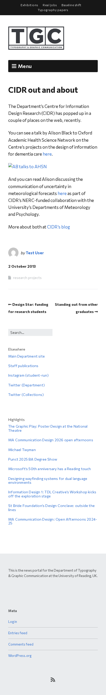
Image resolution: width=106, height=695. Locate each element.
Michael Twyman (22, 449)
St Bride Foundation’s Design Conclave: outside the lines (51, 507)
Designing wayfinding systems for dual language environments (47, 480)
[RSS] (53, 679)
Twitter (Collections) (26, 394)
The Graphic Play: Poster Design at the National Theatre (47, 428)
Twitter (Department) (26, 385)
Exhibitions (29, 5)
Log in (12, 622)
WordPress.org (19, 656)
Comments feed (20, 644)
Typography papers (53, 10)
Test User (35, 252)
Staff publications (23, 365)
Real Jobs (50, 5)
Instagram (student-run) (28, 375)
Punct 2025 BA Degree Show (32, 459)
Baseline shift (71, 5)
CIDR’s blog (58, 227)
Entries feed (17, 633)
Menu (25, 66)
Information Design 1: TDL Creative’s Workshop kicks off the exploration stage (52, 494)
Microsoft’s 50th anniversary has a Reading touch (49, 469)
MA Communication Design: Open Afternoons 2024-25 (52, 521)
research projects (27, 277)
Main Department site (26, 356)
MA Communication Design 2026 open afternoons (50, 440)
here (47, 154)
